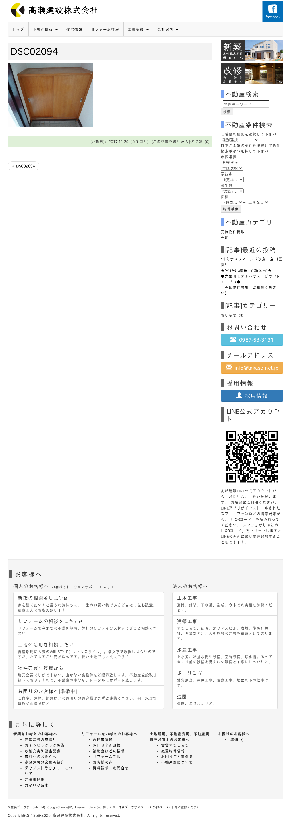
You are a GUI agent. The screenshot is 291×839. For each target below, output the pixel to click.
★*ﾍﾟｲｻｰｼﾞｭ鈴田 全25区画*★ (246, 270)
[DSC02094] (50, 94)
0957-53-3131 (255, 339)
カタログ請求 (37, 785)
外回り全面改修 (107, 745)
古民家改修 (103, 739)
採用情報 (255, 395)
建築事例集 (35, 779)
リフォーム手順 (107, 756)
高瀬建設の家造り (41, 739)
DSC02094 (34, 51)
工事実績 (137, 29)
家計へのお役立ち (41, 756)
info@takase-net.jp (255, 367)
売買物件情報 (233, 232)
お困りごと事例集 (177, 756)
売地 (225, 237)
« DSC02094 (23, 166)
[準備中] (236, 739)
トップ (18, 29)
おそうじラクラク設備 (45, 745)
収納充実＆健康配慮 (43, 751)
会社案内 (166, 29)
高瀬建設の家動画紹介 (45, 762)
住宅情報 (74, 29)
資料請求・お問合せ (111, 768)
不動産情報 (44, 29)
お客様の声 (103, 762)
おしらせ (229, 315)
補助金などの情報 (109, 751)
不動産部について (177, 762)
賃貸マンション (175, 745)
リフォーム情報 (105, 29)
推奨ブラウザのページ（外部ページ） (145, 807)
